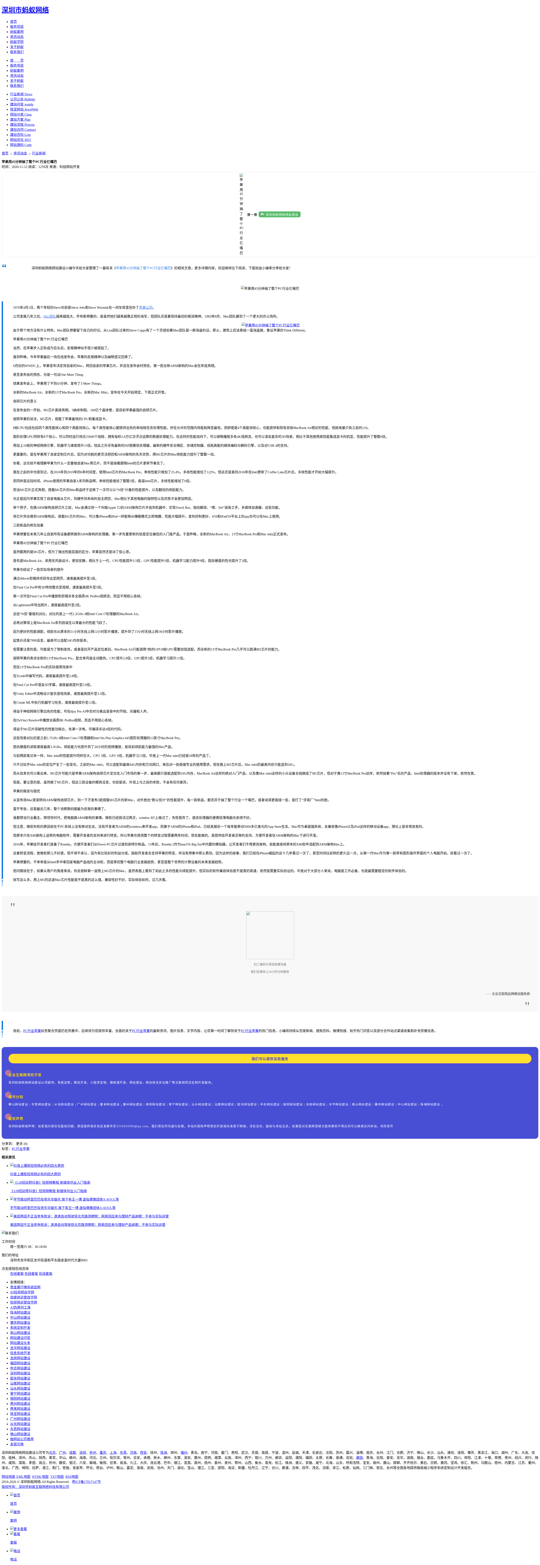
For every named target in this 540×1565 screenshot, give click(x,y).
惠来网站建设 (20, 1409)
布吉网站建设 (20, 1368)
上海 (113, 1452)
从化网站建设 (20, 1424)
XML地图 (23, 1476)
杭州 (92, 1452)
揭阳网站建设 (20, 1398)
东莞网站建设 (20, 1429)
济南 (133, 1452)
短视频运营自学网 (23, 1302)
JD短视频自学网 (22, 1292)
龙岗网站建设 (20, 1358)
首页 (13, 21)
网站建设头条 (20, 1343)
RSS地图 (71, 1476)
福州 (184, 1452)
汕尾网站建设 (20, 1383)
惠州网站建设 (20, 1403)
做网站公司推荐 (22, 1439)
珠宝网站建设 (20, 1414)
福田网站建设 (20, 1363)
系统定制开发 (20, 1328)
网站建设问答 (20, 1338)
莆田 (359, 1457)
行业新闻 (39, 153)
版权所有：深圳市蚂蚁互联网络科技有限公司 (35, 1487)
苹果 (37, 1031)
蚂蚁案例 (17, 32)
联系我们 (17, 52)
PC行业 (28, 1031)
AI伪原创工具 (20, 1307)
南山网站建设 (20, 1333)
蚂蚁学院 (17, 42)
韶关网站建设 (20, 1378)
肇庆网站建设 (20, 1322)
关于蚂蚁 (17, 47)
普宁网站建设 (20, 1393)
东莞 (123, 1452)
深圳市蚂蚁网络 (25, 10)
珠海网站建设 (20, 1312)
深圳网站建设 (20, 1373)
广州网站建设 (20, 1419)
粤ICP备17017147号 (86, 1482)
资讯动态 (17, 37)
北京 (52, 1452)
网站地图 (8, 1476)
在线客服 (17, 1274)
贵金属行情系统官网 (25, 1287)
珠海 (163, 1452)
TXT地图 (57, 1476)
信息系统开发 (20, 1353)
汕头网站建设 (20, 1388)
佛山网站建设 (20, 1434)
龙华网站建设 (20, 1348)
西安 (143, 1452)
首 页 (17, 60)
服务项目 (17, 26)
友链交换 (17, 1444)
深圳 (82, 1452)
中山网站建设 (20, 1317)
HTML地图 (40, 1476)
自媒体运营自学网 (23, 1297)
